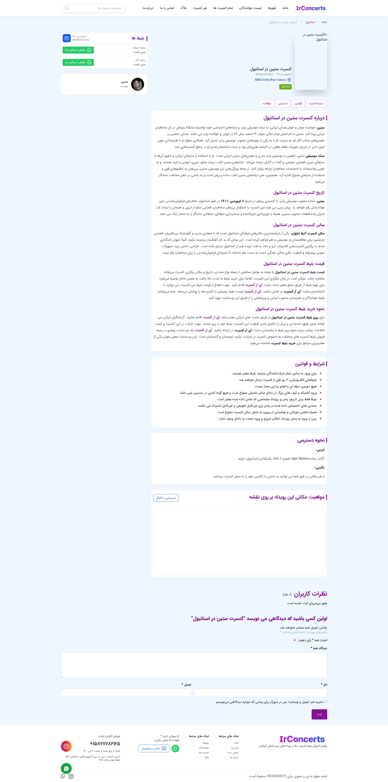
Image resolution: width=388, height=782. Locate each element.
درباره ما (148, 7)
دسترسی (283, 103)
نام (324, 684)
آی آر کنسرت (253, 285)
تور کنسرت (200, 7)
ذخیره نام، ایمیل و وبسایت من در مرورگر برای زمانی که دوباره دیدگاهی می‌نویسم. (269, 701)
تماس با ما (167, 7)
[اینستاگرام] (71, 776)
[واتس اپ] (63, 776)
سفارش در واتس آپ (75, 50)
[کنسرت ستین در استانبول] (311, 61)
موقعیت (266, 103)
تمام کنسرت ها (223, 7)
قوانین (298, 103)
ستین (124, 82)
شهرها (272, 7)
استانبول (310, 22)
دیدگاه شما (319, 648)
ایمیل (186, 684)
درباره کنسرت (316, 103)
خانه (285, 7)
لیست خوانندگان (250, 7)
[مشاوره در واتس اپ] (66, 768)
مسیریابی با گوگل (166, 498)
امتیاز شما (319, 640)
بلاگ (183, 7)
